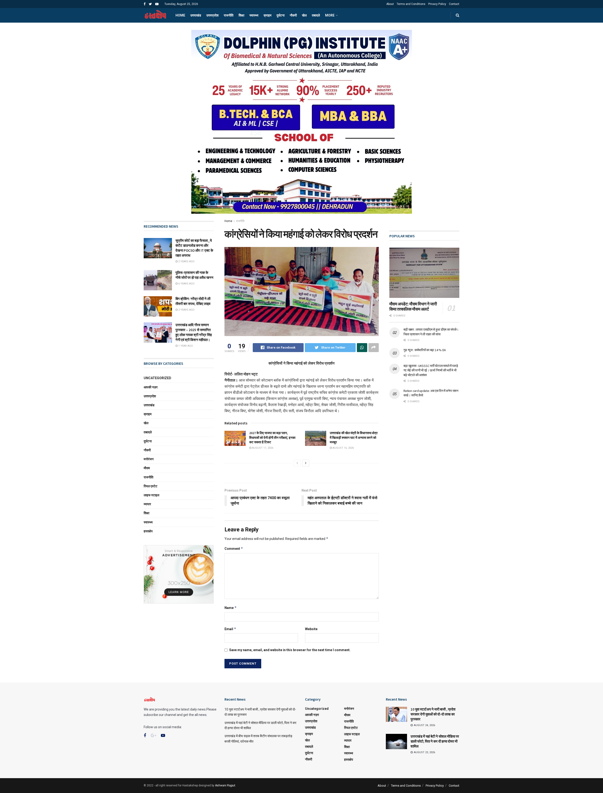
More (329, 15)
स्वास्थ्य (253, 15)
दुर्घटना (281, 15)
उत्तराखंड (195, 15)
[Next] (305, 463)
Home (180, 15)
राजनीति (228, 15)
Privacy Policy (437, 4)
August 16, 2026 (343, 447)
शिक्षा (241, 15)
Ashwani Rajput (225, 785)
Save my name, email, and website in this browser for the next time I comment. (289, 650)
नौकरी (293, 15)
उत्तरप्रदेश (212, 15)
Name (230, 607)
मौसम (147, 468)
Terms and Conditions (411, 4)
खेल (304, 15)
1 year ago (185, 345)
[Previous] (297, 463)
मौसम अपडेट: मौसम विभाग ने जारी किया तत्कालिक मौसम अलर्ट (413, 306)
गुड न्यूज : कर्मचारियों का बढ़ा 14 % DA (424, 350)
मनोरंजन (149, 459)
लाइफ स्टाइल (151, 495)
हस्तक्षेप (148, 531)
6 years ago (186, 283)
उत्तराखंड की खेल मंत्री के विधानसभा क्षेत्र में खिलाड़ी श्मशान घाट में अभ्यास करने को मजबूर (354, 437)
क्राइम (267, 15)
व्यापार (147, 504)
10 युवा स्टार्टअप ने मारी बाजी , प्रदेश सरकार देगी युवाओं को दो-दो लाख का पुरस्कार (433, 714)
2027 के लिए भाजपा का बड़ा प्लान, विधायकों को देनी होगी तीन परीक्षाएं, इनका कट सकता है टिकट (272, 437)
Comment (233, 548)
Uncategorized (157, 378)
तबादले (316, 15)
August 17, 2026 (262, 447)
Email (230, 629)
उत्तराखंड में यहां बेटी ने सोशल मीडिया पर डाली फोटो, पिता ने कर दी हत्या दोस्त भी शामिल (435, 741)
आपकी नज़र (151, 387)
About (390, 4)
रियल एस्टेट (150, 486)
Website (311, 629)
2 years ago (186, 261)
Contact (454, 4)
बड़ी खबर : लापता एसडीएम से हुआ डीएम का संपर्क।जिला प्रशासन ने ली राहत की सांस (431, 331)
